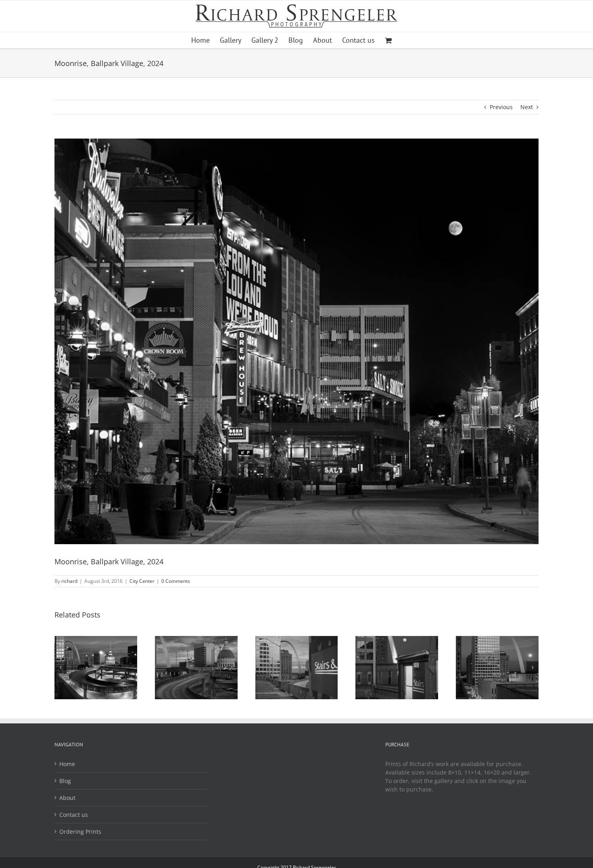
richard (69, 581)
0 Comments (175, 581)
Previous (501, 107)
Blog (65, 781)
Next (526, 107)
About (67, 798)
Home (67, 764)
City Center (142, 581)
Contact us (73, 814)
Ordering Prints (80, 831)
